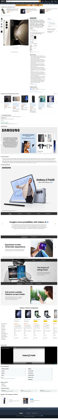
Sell (44, 3)
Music (52, 3)
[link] (13, 12)
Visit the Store (39, 152)
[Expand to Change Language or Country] (31, 413)
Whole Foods (30, 3)
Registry (50, 3)
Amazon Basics (13, 3)
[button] (1, 3)
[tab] (10, 213)
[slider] (27, 363)
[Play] (1, 363)
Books (38, 3)
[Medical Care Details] (10, 3)
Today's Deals (35, 3)
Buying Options (17, 321)
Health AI (4, 3)
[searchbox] (23, 1)
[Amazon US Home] (21, 413)
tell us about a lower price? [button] (10, 378)
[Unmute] (56, 363)
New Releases (22, 3)
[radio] (1, 19)
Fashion (47, 3)
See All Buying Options (52, 23)
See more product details (33, 84)
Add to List (49, 26)
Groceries (26, 3)
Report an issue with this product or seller (36, 91)
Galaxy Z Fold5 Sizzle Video (5, 348)
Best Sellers (18, 3)
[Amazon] (3, 1)
